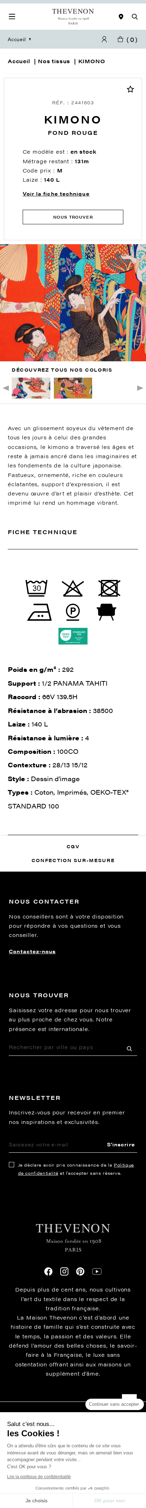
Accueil (17, 39)
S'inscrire (121, 1144)
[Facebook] (48, 1271)
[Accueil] (73, 16)
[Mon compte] (104, 39)
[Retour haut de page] (73, 1401)
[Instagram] (64, 1271)
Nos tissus (54, 61)
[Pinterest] (80, 1271)
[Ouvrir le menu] (12, 17)
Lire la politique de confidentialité (39, 1476)
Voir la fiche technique (56, 193)
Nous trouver (73, 217)
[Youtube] (97, 1271)
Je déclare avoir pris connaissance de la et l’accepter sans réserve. (76, 1169)
